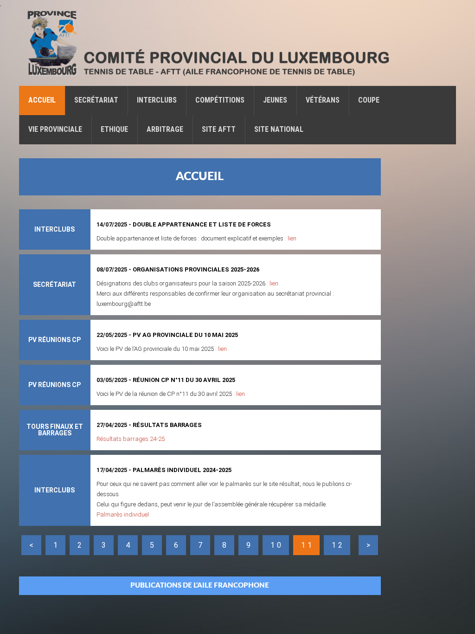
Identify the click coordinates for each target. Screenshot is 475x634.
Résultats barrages (167, 424)
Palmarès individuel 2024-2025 (182, 469)
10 (276, 545)
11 (307, 545)
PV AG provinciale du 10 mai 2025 (185, 334)
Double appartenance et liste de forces (202, 224)
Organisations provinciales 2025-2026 (196, 269)
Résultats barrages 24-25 (130, 438)
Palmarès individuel (122, 514)
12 (338, 545)
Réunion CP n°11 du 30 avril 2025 (184, 379)
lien (292, 238)
